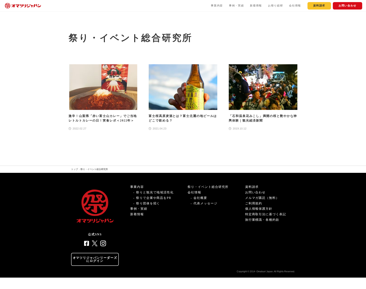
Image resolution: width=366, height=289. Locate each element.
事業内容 (217, 5)
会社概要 (200, 197)
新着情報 (256, 5)
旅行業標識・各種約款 (262, 219)
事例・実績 (236, 5)
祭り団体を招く (148, 203)
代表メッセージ (205, 203)
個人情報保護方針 (258, 208)
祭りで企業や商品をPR (153, 197)
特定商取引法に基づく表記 (265, 214)
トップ (74, 169)
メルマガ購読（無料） (262, 197)
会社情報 (295, 5)
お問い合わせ (347, 5)
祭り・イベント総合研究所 (94, 169)
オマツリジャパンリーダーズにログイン (95, 259)
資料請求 (319, 5)
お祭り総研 (275, 5)
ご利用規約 (253, 203)
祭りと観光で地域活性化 (155, 192)
